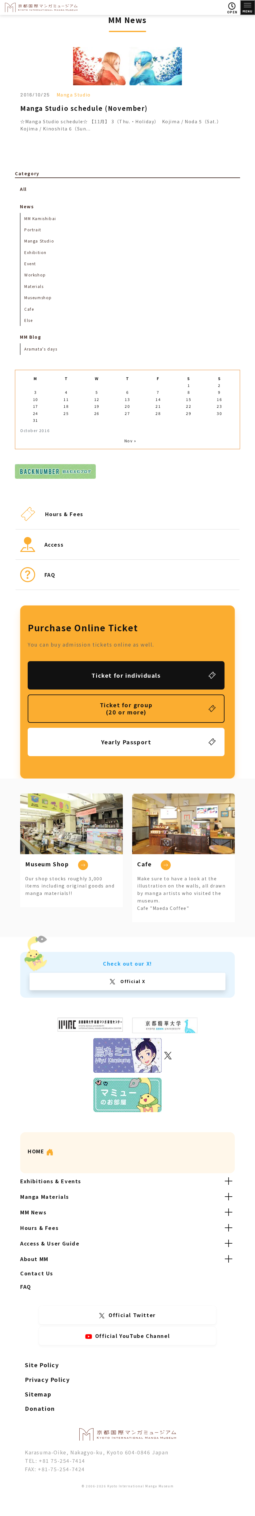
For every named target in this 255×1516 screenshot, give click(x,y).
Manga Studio (74, 95)
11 (66, 399)
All (23, 189)
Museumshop (38, 297)
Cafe (29, 309)
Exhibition (35, 252)
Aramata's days (40, 348)
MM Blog (30, 337)
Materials (34, 286)
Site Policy (42, 1365)
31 (35, 420)
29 (188, 413)
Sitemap (38, 1394)
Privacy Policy (47, 1379)
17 (35, 406)
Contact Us (36, 1273)
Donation (40, 1408)
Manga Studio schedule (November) (83, 108)
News (27, 206)
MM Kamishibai (40, 218)
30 (219, 413)
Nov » (130, 440)
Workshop (35, 274)
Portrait (32, 229)
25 (66, 413)
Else (28, 320)
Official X (132, 981)
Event (30, 263)
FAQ (25, 1286)
